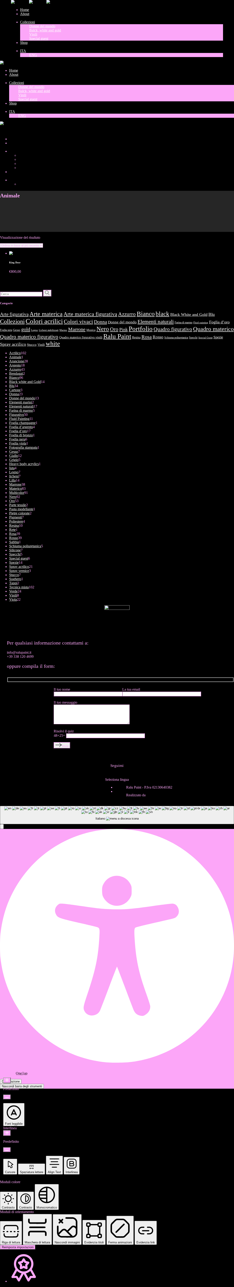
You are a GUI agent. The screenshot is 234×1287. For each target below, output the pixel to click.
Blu (211, 314)
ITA (3, 131)
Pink (123, 329)
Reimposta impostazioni (18, 1247)
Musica (91, 330)
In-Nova (152, 795)
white (53, 343)
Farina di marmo (183, 322)
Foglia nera (6, 330)
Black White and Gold (188, 314)
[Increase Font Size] (7, 1080)
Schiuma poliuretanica (176, 337)
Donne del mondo (122, 322)
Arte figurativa (14, 314)
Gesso (16, 330)
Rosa (146, 337)
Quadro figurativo (173, 329)
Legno (34, 330)
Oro (114, 329)
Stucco (32, 344)
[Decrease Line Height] (7, 1149)
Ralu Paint (117, 336)
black (162, 313)
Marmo (63, 330)
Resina (136, 337)
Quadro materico (213, 328)
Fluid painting (200, 322)
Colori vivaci (78, 322)
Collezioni (12, 321)
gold (25, 329)
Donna (100, 322)
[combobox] (117, 815)
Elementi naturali (156, 322)
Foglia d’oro (219, 322)
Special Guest (205, 337)
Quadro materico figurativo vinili (80, 337)
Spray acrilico (13, 344)
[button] (2, 826)
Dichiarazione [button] (11, 1081)
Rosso (158, 337)
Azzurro (127, 314)
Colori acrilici (44, 321)
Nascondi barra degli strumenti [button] (22, 1086)
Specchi (193, 337)
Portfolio (141, 328)
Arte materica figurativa (90, 314)
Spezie (218, 337)
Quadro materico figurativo (29, 337)
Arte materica (46, 313)
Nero (102, 328)
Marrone (76, 329)
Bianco (146, 313)
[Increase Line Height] (7, 1133)
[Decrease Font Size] (7, 1097)
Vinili (41, 344)
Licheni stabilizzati (48, 330)
